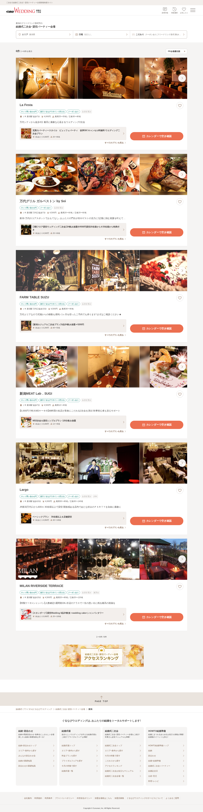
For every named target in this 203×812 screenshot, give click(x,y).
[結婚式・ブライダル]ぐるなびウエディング (34, 709)
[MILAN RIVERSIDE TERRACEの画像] (101, 559)
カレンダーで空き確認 (159, 136)
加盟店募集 (119, 798)
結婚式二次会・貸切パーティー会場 (70, 709)
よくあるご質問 (172, 798)
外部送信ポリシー (84, 798)
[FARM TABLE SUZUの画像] (101, 270)
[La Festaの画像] (101, 78)
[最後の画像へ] (182, 78)
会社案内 (28, 798)
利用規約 (38, 798)
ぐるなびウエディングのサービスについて (145, 798)
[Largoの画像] (101, 463)
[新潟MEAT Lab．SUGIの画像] (101, 366)
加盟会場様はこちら (103, 798)
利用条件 (48, 798)
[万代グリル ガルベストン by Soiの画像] (101, 174)
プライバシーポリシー (64, 798)
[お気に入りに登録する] (179, 105)
